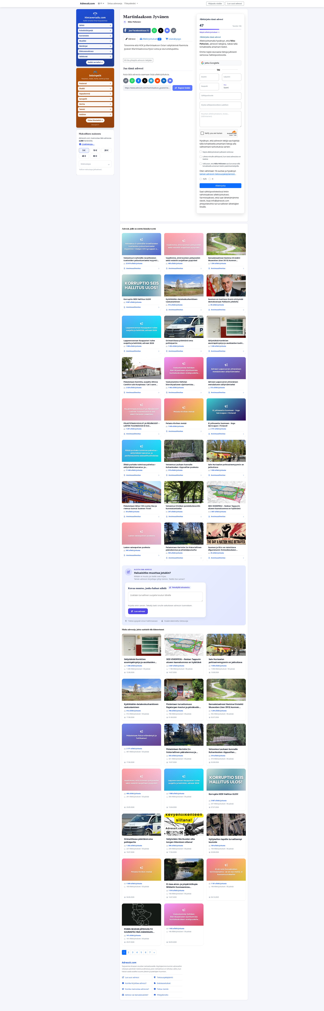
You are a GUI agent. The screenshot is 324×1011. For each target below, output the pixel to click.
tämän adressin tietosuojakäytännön (217, 174)
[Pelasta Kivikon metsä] (183, 416)
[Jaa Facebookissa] (138, 80)
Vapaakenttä (95, 94)
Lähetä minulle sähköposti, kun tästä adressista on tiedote (222, 157)
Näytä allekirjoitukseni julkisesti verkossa (218, 152)
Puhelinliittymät (95, 30)
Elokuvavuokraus (95, 51)
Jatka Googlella (212, 63)
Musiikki (95, 41)
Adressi (131, 38)
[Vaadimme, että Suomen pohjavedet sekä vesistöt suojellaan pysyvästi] (183, 252)
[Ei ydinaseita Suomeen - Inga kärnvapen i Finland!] (226, 417)
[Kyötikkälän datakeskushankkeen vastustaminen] (183, 293)
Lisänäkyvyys (174, 38)
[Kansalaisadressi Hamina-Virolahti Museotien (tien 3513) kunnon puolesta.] (226, 252)
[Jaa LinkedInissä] (163, 80)
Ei (212, 179)
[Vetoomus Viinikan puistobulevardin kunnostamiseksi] (183, 500)
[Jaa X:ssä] (160, 30)
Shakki (95, 88)
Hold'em (95, 114)
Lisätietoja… (87, 144)
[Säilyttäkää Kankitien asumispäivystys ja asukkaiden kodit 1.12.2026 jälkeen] (226, 335)
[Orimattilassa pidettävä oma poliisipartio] (183, 335)
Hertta (95, 104)
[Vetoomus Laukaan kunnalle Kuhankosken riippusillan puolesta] (183, 459)
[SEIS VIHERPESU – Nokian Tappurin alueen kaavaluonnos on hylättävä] (226, 500)
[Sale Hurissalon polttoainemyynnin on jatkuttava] (226, 459)
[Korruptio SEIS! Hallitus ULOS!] (141, 292)
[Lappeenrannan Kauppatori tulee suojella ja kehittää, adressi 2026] (141, 335)
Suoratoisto (95, 36)
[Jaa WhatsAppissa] (154, 30)
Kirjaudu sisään (215, 4)
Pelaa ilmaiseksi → (95, 120)
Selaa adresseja (114, 3)
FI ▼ (102, 3)
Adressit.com (87, 3)
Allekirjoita (220, 185)
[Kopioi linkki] (173, 30)
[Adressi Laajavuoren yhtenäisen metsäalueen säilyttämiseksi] (226, 376)
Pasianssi (95, 83)
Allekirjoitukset (151, 38)
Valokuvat (95, 56)
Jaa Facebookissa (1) (139, 30)
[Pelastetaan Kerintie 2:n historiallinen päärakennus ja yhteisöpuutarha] (183, 541)
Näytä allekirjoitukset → (209, 32)
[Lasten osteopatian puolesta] (141, 540)
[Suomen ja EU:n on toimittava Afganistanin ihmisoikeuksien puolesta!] (226, 541)
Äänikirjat (95, 46)
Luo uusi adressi (234, 4)
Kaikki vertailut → (95, 62)
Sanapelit (95, 99)
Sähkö (95, 25)
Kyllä (205, 179)
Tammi (95, 109)
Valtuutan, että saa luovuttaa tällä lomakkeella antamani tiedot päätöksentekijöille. (221, 164)
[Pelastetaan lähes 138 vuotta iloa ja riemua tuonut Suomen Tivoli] (141, 500)
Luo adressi (139, 611)
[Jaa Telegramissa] (151, 80)
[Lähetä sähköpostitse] (167, 30)
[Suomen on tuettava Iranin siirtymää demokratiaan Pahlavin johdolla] (226, 293)
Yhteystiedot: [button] (130, 3)
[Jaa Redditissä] (157, 80)
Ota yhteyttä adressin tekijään (139, 60)
